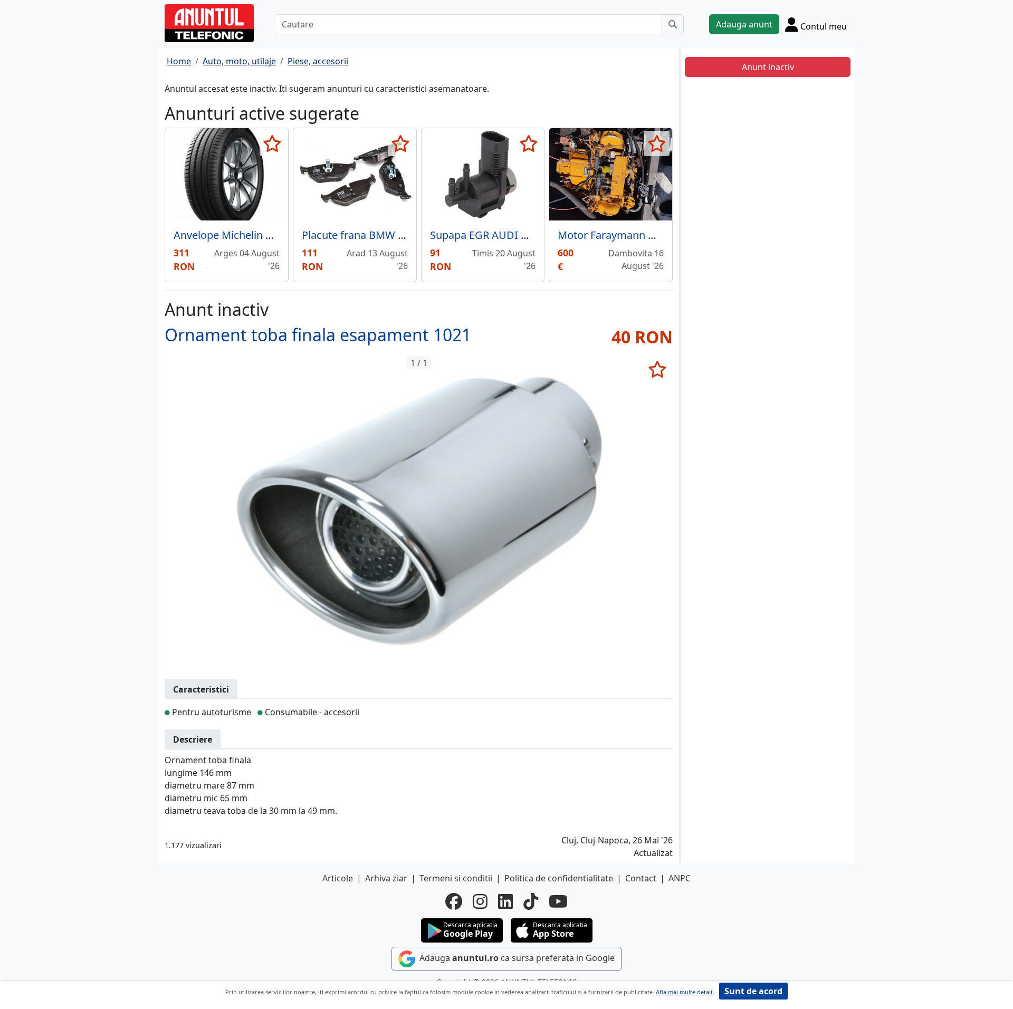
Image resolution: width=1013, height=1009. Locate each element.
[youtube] (558, 901)
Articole (337, 878)
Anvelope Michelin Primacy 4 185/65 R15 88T (281, 235)
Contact (640, 878)
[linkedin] (505, 901)
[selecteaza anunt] (272, 143)
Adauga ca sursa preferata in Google (516, 958)
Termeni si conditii (455, 878)
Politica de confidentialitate (558, 878)
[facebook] (453, 901)
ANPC (679, 878)
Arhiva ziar (386, 878)
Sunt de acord (753, 991)
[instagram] (480, 901)
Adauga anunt (744, 24)
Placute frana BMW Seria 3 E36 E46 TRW (398, 235)
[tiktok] (530, 901)
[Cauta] (673, 24)
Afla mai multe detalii (685, 992)
